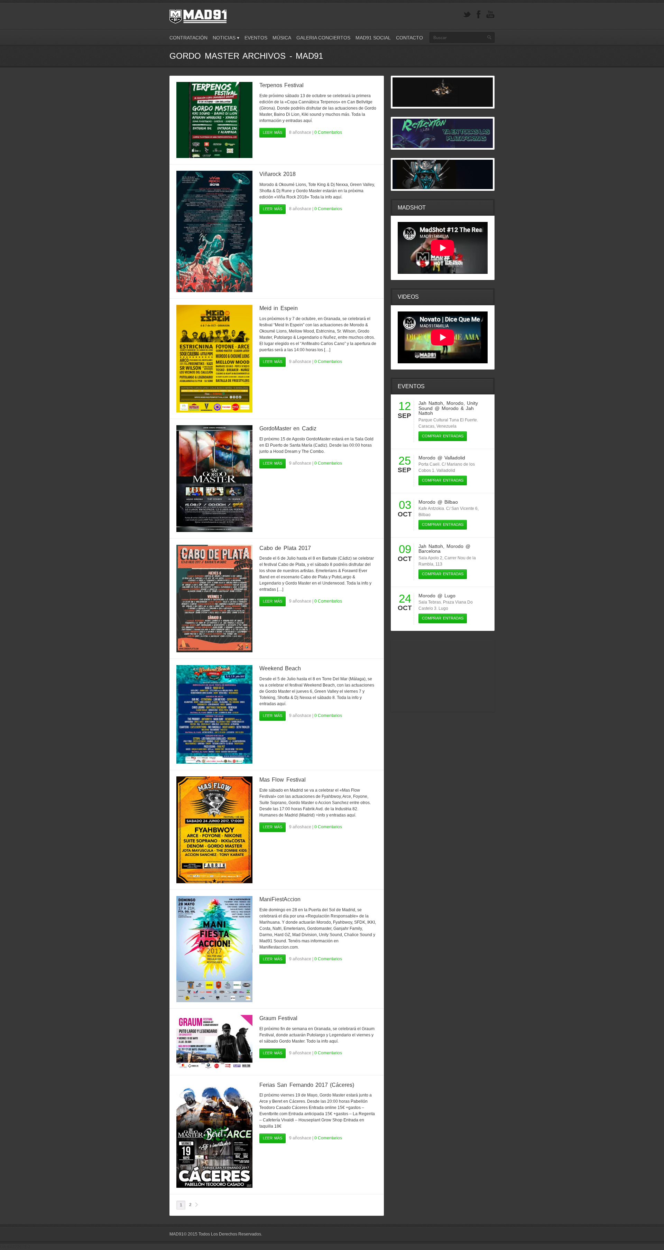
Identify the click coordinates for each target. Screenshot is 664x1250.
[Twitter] (467, 14)
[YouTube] (490, 14)
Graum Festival (278, 1018)
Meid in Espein (278, 308)
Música (282, 37)
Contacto (409, 37)
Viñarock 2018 (277, 174)
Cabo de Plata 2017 (285, 548)
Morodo (454, 403)
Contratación (188, 37)
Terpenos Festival (281, 85)
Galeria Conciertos (323, 37)
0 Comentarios (328, 132)
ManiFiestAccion (280, 899)
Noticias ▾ (226, 37)
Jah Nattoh (430, 403)
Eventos (256, 37)
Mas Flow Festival (282, 780)
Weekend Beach (280, 668)
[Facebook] (478, 14)
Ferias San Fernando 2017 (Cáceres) (306, 1085)
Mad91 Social (373, 37)
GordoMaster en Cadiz (287, 428)
